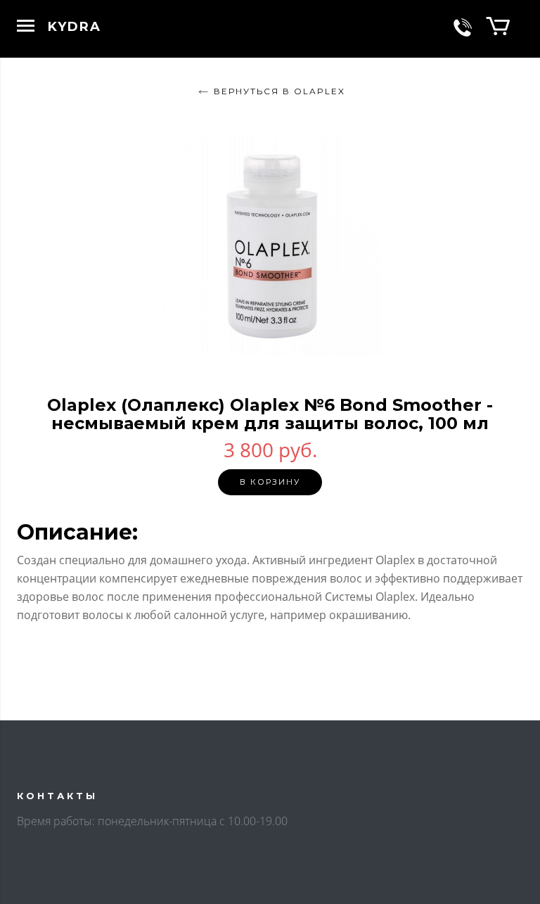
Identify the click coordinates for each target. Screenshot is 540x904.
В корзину (270, 482)
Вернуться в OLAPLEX (279, 91)
